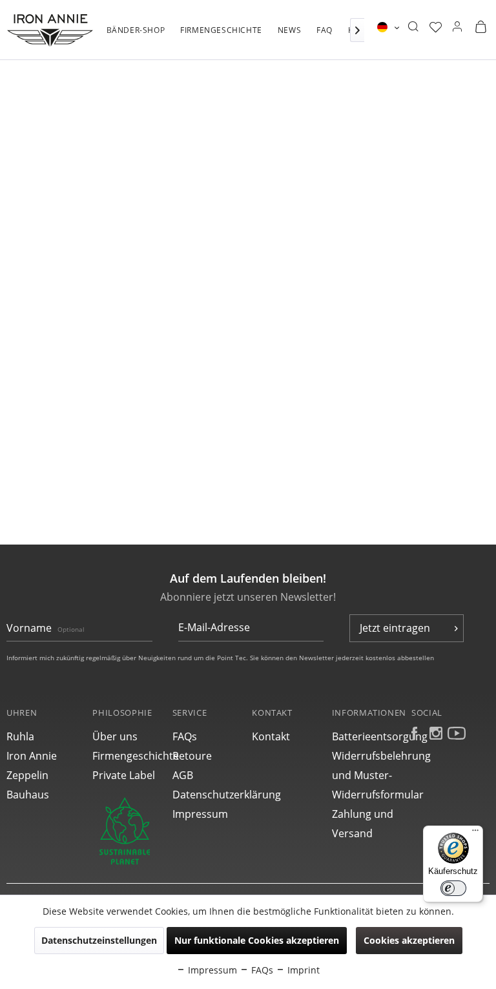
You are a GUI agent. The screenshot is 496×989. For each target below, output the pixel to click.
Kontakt (271, 736)
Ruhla (20, 736)
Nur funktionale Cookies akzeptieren (256, 940)
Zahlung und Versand (362, 823)
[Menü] (475, 833)
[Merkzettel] (436, 27)
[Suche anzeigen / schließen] (413, 27)
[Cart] (480, 27)
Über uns (115, 736)
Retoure (192, 756)
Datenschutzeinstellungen (99, 940)
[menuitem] (136, 36)
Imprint (302, 970)
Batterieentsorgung (368, 736)
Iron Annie (31, 756)
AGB (182, 775)
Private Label (123, 775)
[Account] (457, 27)
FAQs (184, 736)
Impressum (200, 814)
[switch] (453, 888)
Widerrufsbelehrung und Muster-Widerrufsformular (368, 775)
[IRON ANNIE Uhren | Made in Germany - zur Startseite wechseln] (50, 30)
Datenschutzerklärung (208, 794)
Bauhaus (27, 794)
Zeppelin (27, 775)
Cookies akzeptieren (409, 940)
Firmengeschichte (128, 756)
